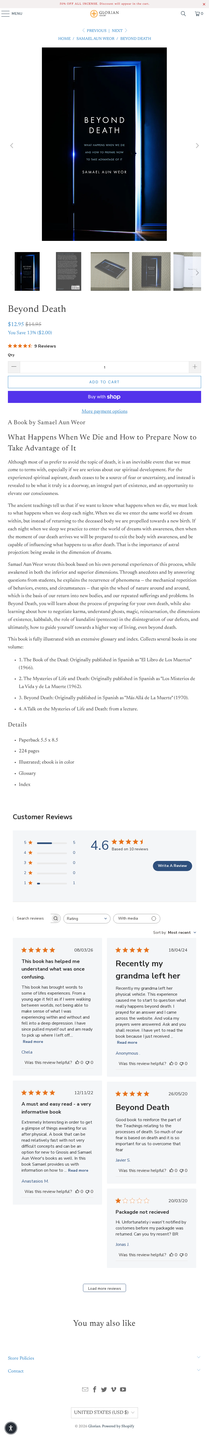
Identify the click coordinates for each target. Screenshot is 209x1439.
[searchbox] (32, 918)
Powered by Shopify (118, 1426)
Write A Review (172, 865)
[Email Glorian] (85, 1391)
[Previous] (12, 145)
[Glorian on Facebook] (95, 1391)
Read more (33, 1041)
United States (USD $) (101, 1412)
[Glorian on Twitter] (104, 1391)
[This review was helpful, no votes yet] (77, 1063)
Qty (11, 355)
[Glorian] (104, 13)
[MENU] (3, 13)
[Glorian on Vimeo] (114, 1391)
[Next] (197, 145)
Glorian (94, 1426)
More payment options (104, 411)
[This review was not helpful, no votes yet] (87, 1063)
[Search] (183, 13)
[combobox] (86, 918)
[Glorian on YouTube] (123, 1391)
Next (118, 31)
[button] (10, 1428)
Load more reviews (104, 1288)
